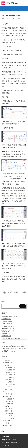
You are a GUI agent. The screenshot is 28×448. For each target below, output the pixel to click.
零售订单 (9, 372)
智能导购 (9, 399)
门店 (14, 351)
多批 (8, 416)
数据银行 (9, 379)
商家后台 (6, 365)
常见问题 (6, 423)
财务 (12, 351)
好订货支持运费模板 (6, 321)
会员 (11, 346)
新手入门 (6, 425)
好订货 (9, 413)
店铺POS (6, 389)
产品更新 (17, 19)
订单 (9, 351)
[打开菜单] (2, 8)
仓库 (5, 346)
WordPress (5, 446)
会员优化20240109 (6, 324)
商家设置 (9, 367)
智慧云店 (9, 418)
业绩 (2, 346)
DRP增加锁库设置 (6, 336)
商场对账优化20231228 (7, 328)
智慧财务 (6, 394)
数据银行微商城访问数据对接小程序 (10, 338)
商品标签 (3, 348)
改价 (22, 348)
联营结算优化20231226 (7, 331)
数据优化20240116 (6, 319)
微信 (20, 348)
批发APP (9, 404)
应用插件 (6, 411)
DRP (5, 391)
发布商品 (23, 346)
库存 (13, 348)
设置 (8, 387)
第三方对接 (7, 420)
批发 (5, 406)
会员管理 (9, 374)
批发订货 (9, 408)
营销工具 (9, 384)
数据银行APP (10, 401)
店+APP (6, 396)
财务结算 (9, 377)
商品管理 (7, 348)
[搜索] (22, 306)
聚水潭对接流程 (5, 333)
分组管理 (18, 346)
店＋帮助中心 (13, 3)
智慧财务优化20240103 (7, 326)
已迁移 (6, 360)
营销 (6, 350)
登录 (2, 431)
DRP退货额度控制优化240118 (9, 316)
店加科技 (3, 443)
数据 (25, 348)
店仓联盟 (16, 348)
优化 (7, 346)
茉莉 (6, 19)
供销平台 (9, 382)
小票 (11, 348)
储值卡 (15, 346)
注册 (2, 351)
